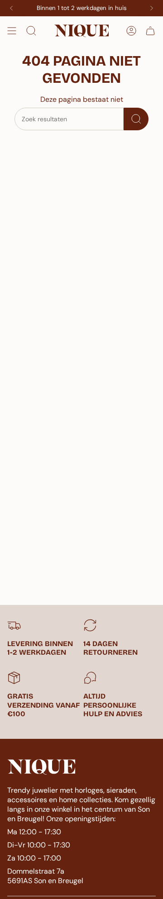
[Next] (152, 8)
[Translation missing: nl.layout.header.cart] (150, 30)
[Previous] (11, 8)
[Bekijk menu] (12, 30)
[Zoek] (136, 119)
